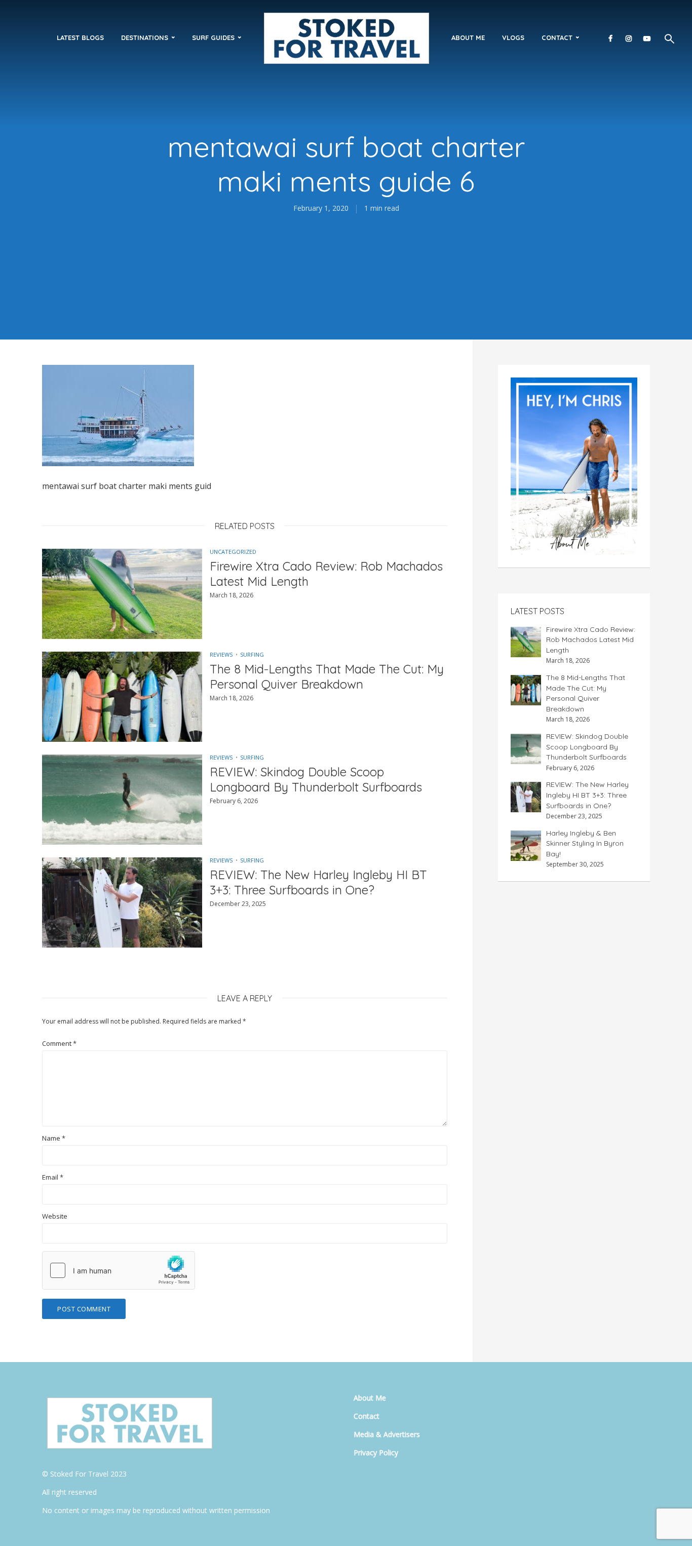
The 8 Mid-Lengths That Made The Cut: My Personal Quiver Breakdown (327, 676)
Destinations (144, 37)
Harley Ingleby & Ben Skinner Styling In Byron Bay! (585, 843)
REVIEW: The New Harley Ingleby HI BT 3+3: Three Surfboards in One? (318, 882)
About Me (468, 37)
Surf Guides (213, 37)
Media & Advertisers (387, 1434)
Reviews (221, 654)
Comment (59, 1043)
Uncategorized (233, 551)
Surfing (252, 654)
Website (54, 1216)
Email (52, 1177)
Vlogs (513, 37)
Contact (557, 37)
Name (53, 1138)
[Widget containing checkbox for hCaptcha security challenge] (118, 1270)
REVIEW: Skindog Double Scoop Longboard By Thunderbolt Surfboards (316, 779)
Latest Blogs (80, 37)
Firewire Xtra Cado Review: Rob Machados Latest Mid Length (326, 573)
